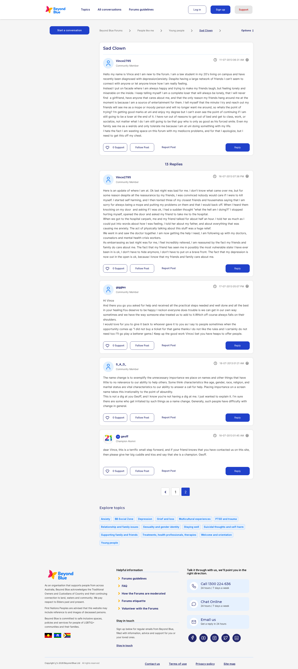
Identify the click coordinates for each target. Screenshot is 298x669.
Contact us (152, 664)
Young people (176, 30)
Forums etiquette (134, 601)
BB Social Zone (124, 518)
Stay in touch (124, 645)
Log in (197, 9)
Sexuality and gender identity (161, 526)
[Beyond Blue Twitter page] (225, 644)
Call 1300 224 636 (216, 584)
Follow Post (142, 147)
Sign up (220, 9)
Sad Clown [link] (206, 30)
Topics (85, 9)
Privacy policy (205, 664)
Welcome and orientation (216, 534)
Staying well (191, 526)
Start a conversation (69, 30)
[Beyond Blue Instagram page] (214, 644)
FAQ (124, 586)
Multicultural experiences (195, 518)
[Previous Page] (165, 492)
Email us (208, 620)
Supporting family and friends (119, 534)
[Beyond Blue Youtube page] (203, 644)
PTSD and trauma (226, 518)
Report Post (169, 147)
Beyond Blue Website (60, 574)
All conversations (109, 9)
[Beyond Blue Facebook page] (192, 644)
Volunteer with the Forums (140, 608)
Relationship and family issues (119, 526)
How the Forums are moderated (143, 593)
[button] (107, 147)
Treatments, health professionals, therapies (169, 534)
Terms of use (178, 664)
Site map (229, 664)
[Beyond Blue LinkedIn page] (236, 644)
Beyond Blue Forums (60, 9)
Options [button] (246, 30)
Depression (145, 518)
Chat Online (211, 602)
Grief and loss (165, 518)
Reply (237, 147)
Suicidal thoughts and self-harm (224, 526)
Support (243, 9)
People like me (145, 30)
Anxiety (105, 518)
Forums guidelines (141, 9)
